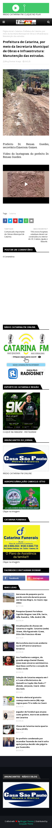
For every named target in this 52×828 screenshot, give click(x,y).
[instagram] (38, 578)
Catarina (18, 31)
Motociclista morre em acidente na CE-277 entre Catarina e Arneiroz (31, 646)
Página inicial (8, 31)
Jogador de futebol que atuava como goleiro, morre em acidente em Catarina (32, 714)
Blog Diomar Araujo (13, 61)
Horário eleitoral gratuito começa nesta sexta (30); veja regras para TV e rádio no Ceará (31, 700)
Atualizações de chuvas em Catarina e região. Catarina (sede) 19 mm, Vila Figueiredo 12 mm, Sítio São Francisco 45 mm (32, 630)
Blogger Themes (27, 821)
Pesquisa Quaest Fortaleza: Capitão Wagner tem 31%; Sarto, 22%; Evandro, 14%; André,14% (32, 614)
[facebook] (14, 578)
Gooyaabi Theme (26, 824)
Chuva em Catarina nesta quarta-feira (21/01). (32, 727)
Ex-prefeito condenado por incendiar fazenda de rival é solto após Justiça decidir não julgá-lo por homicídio (32, 742)
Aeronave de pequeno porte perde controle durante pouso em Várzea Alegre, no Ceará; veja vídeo (31, 598)
